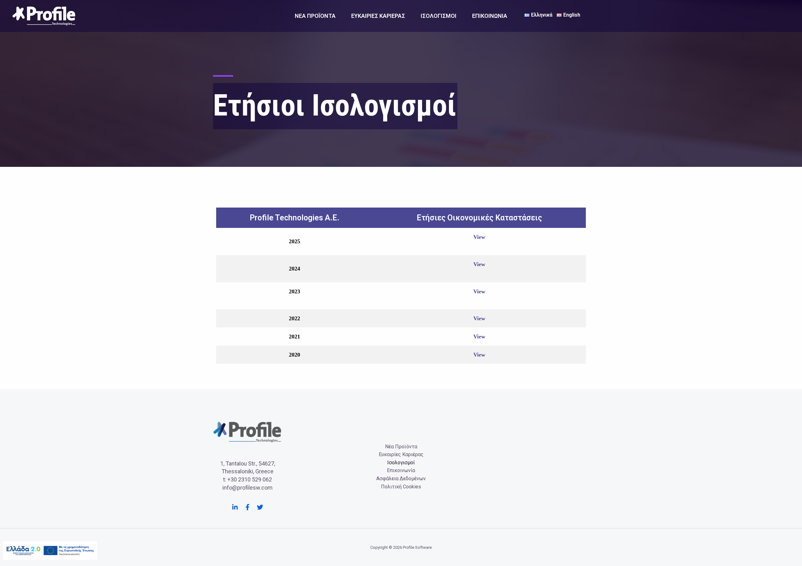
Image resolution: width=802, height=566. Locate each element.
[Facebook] (247, 507)
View (479, 237)
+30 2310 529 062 (249, 479)
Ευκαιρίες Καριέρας (378, 16)
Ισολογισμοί (438, 16)
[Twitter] (260, 507)
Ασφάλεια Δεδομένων (401, 478)
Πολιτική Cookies (401, 487)
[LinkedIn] (235, 507)
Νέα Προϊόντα (315, 16)
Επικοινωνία (489, 16)
